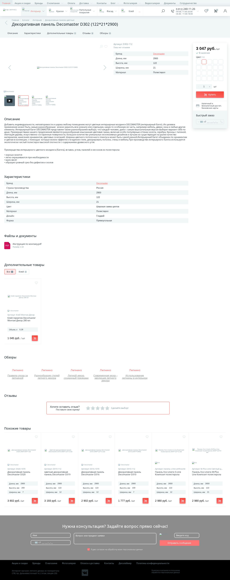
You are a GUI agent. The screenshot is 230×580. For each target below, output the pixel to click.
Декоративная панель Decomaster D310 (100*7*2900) (129, 474)
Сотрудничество (188, 3)
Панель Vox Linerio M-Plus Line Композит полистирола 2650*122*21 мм (206, 474)
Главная (6, 3)
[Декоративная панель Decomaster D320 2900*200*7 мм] (22, 451)
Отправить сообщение (179, 542)
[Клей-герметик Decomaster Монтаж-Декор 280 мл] (22, 297)
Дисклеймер (125, 563)
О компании (53, 3)
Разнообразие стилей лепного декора (46, 377)
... (139, 11)
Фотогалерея (130, 3)
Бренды (39, 3)
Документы (170, 3)
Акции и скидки (22, 3)
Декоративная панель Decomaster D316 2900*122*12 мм (92, 474)
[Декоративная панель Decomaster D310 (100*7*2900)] (133, 451)
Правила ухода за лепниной (17, 377)
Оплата (71, 3)
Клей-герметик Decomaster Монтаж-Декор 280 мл (21, 319)
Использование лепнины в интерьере (134, 377)
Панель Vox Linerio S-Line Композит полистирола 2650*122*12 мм (168, 474)
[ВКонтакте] (85, 572)
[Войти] (225, 11)
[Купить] (35, 338)
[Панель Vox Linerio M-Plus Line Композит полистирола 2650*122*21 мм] (207, 451)
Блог (113, 3)
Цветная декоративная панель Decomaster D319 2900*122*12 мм (57, 474)
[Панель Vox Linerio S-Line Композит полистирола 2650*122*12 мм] (170, 451)
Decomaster (159, 54)
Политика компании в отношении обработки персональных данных (165, 571)
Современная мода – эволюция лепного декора (105, 378)
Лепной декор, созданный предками (76, 377)
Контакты (101, 3)
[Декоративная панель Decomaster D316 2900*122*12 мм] (96, 451)
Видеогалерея (152, 3)
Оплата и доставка (89, 563)
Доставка (84, 3)
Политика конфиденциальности (152, 563)
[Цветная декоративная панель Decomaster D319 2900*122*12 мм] (59, 451)
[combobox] (201, 122)
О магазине (51, 563)
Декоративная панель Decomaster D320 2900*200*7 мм (18, 474)
